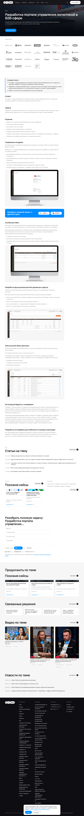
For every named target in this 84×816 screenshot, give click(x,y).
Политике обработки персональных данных (39, 809)
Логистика (15, 646)
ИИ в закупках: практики (41, 710)
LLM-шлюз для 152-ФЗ (40, 736)
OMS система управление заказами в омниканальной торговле (27, 468)
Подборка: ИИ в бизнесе (25, 722)
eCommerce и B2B (60, 664)
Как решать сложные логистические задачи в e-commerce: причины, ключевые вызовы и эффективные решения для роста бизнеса (43, 463)
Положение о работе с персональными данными (61, 812)
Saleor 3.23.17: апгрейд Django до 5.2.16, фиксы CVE (24, 683)
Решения (24, 2)
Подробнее (9, 504)
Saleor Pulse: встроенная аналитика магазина (23, 680)
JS (35, 769)
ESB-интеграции (39, 774)
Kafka (36, 748)
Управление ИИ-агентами (41, 723)
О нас (38, 2)
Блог (47, 2)
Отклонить (36, 812)
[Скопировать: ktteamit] (73, 709)
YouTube (68, 704)
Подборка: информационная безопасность (23, 774)
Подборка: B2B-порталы (25, 747)
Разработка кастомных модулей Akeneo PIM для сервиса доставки (33, 494)
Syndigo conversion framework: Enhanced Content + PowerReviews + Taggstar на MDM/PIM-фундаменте (38, 691)
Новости (21, 780)
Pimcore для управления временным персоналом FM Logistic (16, 584)
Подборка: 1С (22, 749)
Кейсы (42, 2)
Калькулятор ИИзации (24, 709)
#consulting (16, 588)
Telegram (19, 548)
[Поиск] (67, 2)
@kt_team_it (8, 551)
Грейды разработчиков (24, 784)
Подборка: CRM (23, 751)
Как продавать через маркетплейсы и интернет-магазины (26, 471)
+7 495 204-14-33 (29, 551)
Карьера (21, 782)
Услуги (20, 711)
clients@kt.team (17, 551)
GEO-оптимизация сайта (40, 725)
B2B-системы (38, 750)
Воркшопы (31, 2)
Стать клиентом (75, 2)
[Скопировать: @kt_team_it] (12, 552)
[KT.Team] (8, 2)
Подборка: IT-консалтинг (25, 745)
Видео (20, 778)
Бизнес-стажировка (24, 793)
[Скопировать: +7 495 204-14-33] (34, 552)
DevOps (37, 776)
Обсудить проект (11, 30)
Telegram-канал (70, 707)
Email (30, 548)
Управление (40, 664)
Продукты (21, 718)
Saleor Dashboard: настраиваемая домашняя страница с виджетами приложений (32, 687)
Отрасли (17, 2)
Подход (21, 707)
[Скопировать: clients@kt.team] (23, 552)
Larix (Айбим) (38, 803)
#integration (14, 500)
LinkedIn (70, 711)
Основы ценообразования (25, 791)
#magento (8, 501)
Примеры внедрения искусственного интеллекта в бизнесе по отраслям (30, 456)
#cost (33, 497)
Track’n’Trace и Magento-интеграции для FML (13, 493)
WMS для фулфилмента (40, 764)
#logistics (20, 500)
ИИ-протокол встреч (40, 713)
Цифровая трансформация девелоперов (38, 795)
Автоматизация (68, 664)
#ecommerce (9, 500)
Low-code (37, 778)
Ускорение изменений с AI (41, 704)
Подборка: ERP (22, 754)
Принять (28, 812)
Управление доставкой (40, 767)
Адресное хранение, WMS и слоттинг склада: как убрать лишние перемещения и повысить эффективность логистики (42, 459)
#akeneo (30, 497)
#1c (7, 588)
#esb (74, 588)
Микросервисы (38, 780)
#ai (27, 497)
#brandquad (10, 588)
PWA (36, 787)
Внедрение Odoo (39, 742)
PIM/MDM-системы (39, 771)
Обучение (21, 713)
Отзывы (21, 795)
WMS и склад (8, 646)
